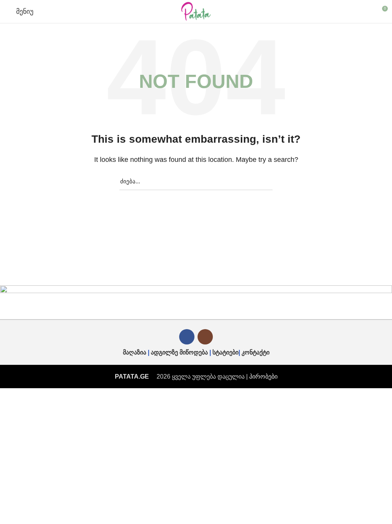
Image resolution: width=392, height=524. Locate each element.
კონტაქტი (256, 352)
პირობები (263, 376)
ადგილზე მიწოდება (179, 352)
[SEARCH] (262, 181)
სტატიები (225, 352)
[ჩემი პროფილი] (367, 11)
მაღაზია (134, 352)
